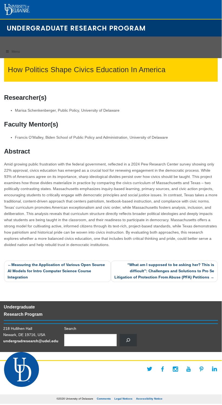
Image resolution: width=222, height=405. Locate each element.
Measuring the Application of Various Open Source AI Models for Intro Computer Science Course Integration (56, 271)
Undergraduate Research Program (76, 28)
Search (70, 329)
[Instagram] (175, 369)
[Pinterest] (201, 369)
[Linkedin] (214, 369)
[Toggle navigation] (6, 41)
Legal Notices (123, 398)
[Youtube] (188, 369)
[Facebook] (162, 369)
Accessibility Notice (149, 398)
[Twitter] (149, 369)
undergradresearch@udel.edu (30, 341)
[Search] (128, 340)
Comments (104, 398)
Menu (16, 52)
